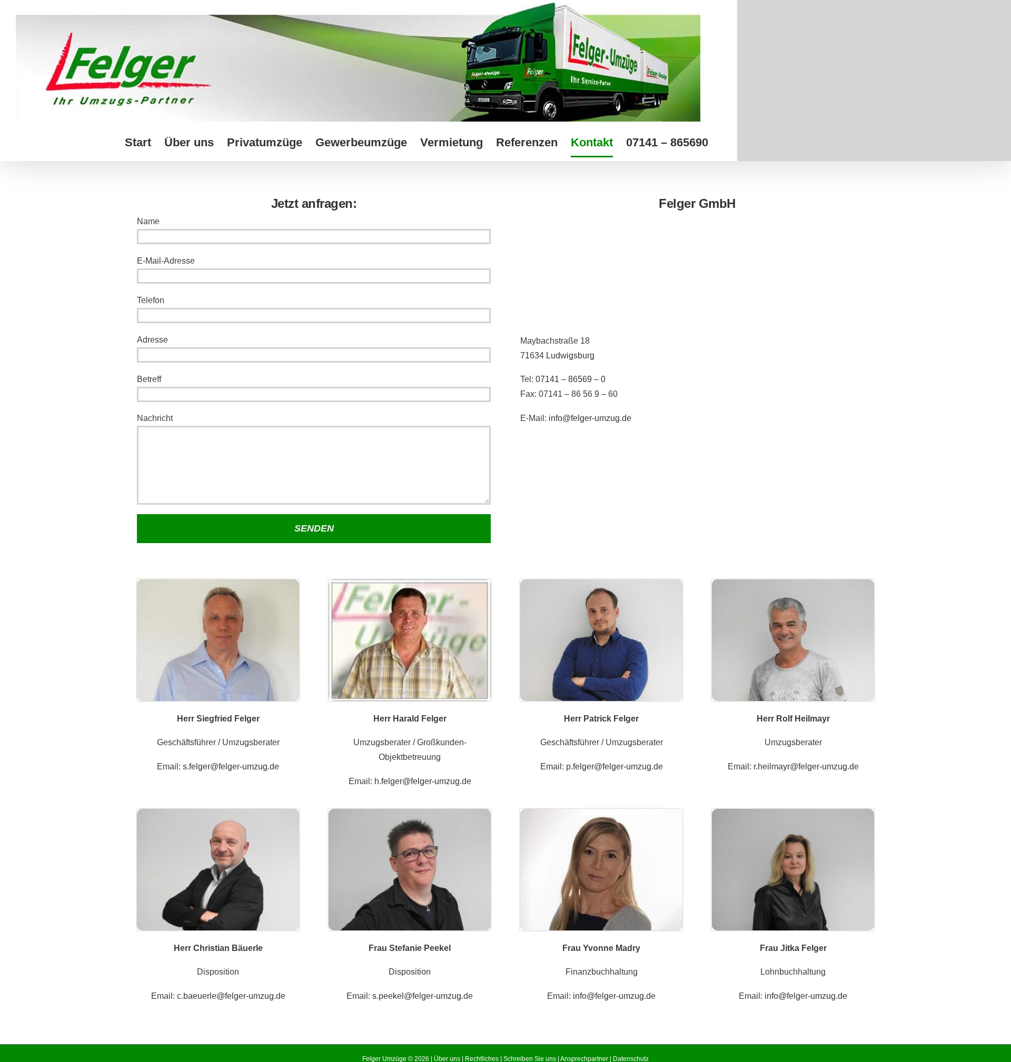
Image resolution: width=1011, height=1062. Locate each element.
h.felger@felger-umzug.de (422, 781)
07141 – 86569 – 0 (571, 379)
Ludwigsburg (570, 355)
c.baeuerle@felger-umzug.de (231, 995)
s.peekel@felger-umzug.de (422, 995)
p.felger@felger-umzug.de (614, 766)
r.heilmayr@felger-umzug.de (806, 766)
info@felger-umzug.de (590, 418)
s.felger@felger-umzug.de (231, 766)
